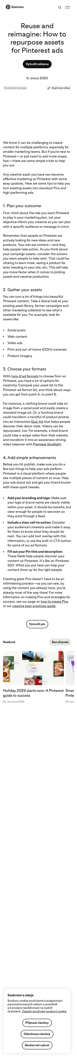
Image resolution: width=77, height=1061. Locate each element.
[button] (58, 88)
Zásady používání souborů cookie (44, 1011)
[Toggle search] (59, 7)
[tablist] (37, 677)
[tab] (34, 677)
